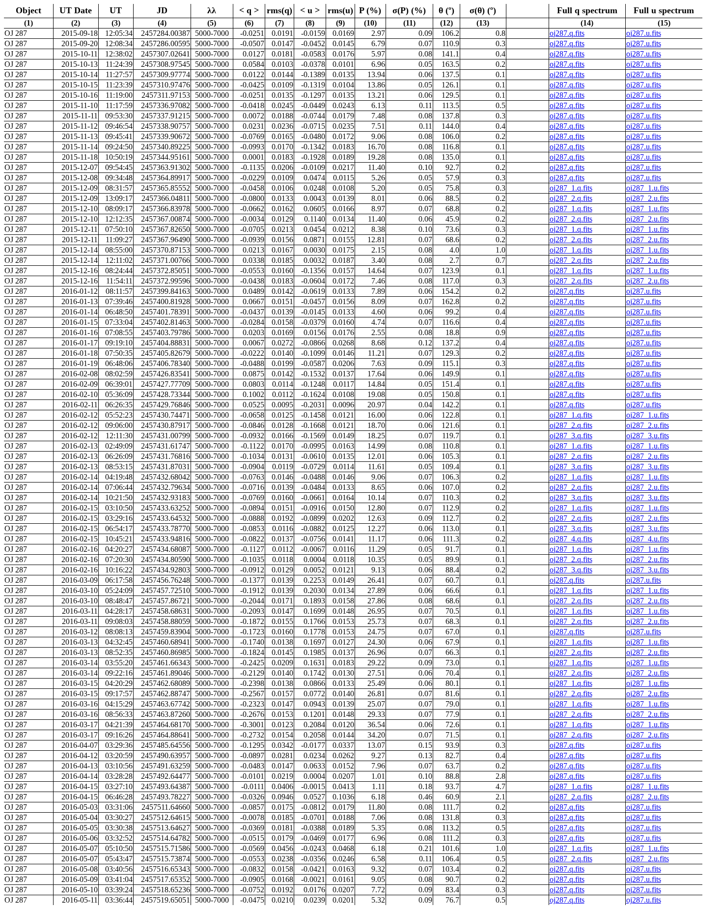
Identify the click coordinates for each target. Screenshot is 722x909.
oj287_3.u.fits (647, 435)
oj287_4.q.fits (571, 539)
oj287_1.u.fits (647, 188)
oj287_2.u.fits (647, 198)
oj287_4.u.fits (647, 539)
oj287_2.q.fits (571, 198)
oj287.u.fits (643, 33)
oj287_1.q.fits (571, 188)
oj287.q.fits (567, 33)
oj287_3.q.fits (571, 435)
